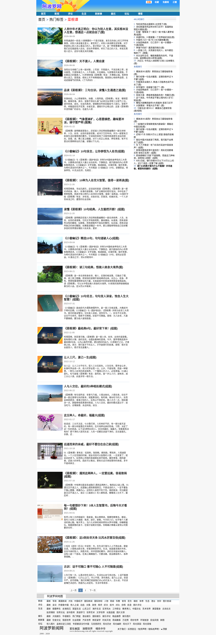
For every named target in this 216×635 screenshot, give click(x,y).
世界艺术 (91, 612)
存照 (124, 605)
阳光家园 (137, 624)
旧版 (149, 2)
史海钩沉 (66, 608)
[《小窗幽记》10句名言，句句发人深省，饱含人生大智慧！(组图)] (50, 303)
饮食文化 (56, 620)
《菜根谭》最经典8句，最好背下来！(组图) (91, 328)
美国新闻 (62, 601)
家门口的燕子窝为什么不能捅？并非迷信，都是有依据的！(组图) (153, 167)
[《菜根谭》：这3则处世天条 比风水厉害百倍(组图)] (50, 545)
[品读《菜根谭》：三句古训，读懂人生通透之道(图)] (50, 97)
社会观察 (76, 620)
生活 (84, 13)
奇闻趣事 (116, 620)
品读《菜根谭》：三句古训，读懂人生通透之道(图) (95, 90)
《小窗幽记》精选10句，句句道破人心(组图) (91, 238)
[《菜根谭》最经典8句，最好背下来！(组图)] (50, 335)
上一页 (73, 590)
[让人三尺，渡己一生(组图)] (50, 364)
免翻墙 (166, 2)
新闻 (57, 13)
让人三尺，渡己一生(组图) (80, 357)
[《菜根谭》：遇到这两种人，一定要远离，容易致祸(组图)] (50, 480)
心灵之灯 (86, 608)
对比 (118, 605)
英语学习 (81, 612)
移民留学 (96, 620)
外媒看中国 (63, 605)
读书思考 (71, 612)
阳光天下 (127, 624)
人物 (106, 601)
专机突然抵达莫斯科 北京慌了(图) (151, 24)
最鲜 (49, 620)
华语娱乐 (66, 616)
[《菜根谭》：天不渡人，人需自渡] (50, 68)
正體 (175, 2)
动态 (82, 605)
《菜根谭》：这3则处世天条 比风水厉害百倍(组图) (94, 537)
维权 (136, 601)
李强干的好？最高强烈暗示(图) (150, 47)
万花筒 (125, 620)
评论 (70, 13)
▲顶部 (164, 629)
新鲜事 (98, 13)
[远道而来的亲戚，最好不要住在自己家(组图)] (50, 451)
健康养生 (56, 608)
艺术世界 (146, 608)
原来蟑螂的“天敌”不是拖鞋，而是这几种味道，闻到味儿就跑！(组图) (154, 156)
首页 (43, 13)
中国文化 (136, 608)
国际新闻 (88, 601)
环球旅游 (144, 620)
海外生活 (96, 608)
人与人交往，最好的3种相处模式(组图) (88, 386)
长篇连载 (111, 612)
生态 (147, 601)
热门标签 (56, 19)
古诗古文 (166, 608)
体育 (141, 601)
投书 (112, 605)
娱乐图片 (126, 616)
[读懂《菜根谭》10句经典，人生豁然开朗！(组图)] (50, 216)
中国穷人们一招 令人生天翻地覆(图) (152, 40)
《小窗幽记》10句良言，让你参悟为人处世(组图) (94, 151)
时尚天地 (106, 620)
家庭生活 (76, 608)
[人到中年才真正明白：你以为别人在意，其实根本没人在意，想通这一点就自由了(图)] (50, 36)
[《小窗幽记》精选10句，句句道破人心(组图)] (50, 245)
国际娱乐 (96, 616)
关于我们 (122, 629)
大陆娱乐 (56, 616)
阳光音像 (147, 624)
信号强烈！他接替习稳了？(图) (150, 87)
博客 (140, 13)
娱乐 (113, 13)
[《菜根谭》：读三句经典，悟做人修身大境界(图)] (50, 274)
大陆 (70, 601)
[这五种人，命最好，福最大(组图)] (50, 422)
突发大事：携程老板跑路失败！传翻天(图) (155, 95)
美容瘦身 (156, 608)
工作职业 (116, 608)
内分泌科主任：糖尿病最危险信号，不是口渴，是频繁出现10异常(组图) (153, 56)
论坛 (126, 13)
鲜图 (162, 620)
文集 (88, 605)
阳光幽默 (117, 624)
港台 (153, 601)
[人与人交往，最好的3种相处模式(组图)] (50, 393)
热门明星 (76, 616)
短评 (100, 605)
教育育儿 (126, 608)
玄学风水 (106, 608)
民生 (130, 601)
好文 (106, 605)
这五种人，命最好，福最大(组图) (84, 415)
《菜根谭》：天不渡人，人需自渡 (84, 61)
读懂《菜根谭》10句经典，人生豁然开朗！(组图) (94, 209)
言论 (54, 605)
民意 (129, 605)
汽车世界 (86, 620)
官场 (124, 601)
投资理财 (51, 612)
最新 (49, 601)
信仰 (159, 601)
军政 (54, 601)
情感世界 (66, 620)
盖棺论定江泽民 (64, 624)
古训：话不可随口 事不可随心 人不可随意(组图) (93, 566)
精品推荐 (116, 616)
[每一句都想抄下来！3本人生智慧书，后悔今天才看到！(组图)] (50, 512)
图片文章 (121, 612)
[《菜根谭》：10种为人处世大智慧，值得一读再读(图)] (50, 187)
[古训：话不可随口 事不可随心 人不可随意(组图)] (50, 573)
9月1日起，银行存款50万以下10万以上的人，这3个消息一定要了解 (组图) (154, 161)
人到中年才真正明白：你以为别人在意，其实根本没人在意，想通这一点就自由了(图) (96, 31)
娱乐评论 (106, 616)
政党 (94, 605)
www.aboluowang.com (79, 631)
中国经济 (78, 601)
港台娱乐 (86, 616)
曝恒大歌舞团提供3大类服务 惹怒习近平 (154, 103)
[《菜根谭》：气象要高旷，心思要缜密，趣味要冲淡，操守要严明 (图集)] (50, 126)
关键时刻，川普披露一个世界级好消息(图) (155, 37)
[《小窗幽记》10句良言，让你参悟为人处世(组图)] (50, 158)
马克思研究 (96, 624)
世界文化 (61, 612)
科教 (118, 601)
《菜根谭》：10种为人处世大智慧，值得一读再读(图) (96, 180)
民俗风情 (154, 620)
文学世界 (101, 612)
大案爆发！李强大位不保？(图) (150, 105)
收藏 (157, 2)
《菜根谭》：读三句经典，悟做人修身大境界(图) (93, 267)
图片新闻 (167, 601)
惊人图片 (51, 624)
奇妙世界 (134, 620)
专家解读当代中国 (81, 624)
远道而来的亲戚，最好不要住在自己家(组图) (91, 444)
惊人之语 (74, 605)
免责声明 (142, 629)
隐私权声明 (153, 629)
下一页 (92, 590)
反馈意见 (132, 629)
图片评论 (137, 605)
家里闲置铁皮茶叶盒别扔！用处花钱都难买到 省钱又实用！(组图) (153, 151)
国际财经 (98, 601)
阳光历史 (107, 624)
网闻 (112, 601)
